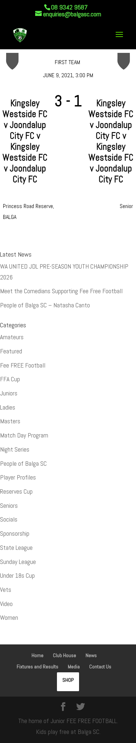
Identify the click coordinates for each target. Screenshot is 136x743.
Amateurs (12, 337)
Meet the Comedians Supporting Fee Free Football (61, 291)
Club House (64, 655)
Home (38, 655)
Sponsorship (14, 533)
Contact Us (100, 666)
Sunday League (18, 562)
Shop (68, 680)
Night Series (14, 449)
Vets (5, 590)
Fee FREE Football (22, 365)
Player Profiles (18, 477)
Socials (8, 519)
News (91, 655)
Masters (10, 421)
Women (9, 618)
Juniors (8, 393)
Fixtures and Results (37, 666)
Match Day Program (24, 435)
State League (16, 548)
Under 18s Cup (17, 576)
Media (74, 666)
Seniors (9, 506)
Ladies (7, 407)
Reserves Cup (16, 491)
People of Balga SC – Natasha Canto (45, 305)
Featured (11, 351)
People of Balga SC (23, 464)
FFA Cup (10, 379)
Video (6, 604)
